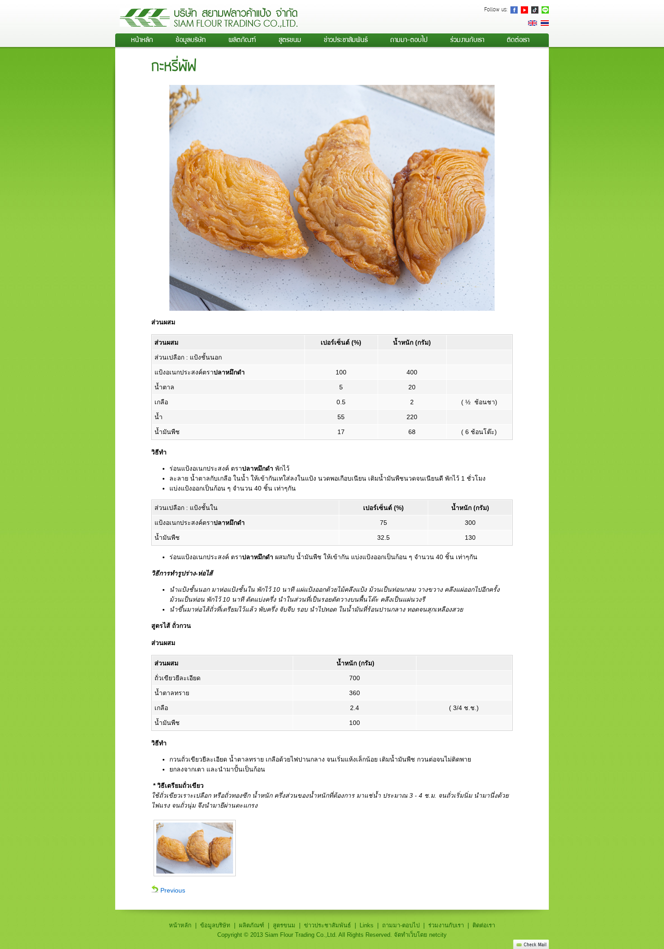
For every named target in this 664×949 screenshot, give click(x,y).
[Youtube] (524, 10)
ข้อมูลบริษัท (191, 39)
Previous (172, 890)
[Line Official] (545, 10)
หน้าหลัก (142, 39)
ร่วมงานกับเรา (467, 39)
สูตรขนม (290, 39)
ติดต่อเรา (518, 39)
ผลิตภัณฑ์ (251, 925)
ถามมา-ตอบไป (409, 39)
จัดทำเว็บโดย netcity (420, 934)
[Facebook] (514, 10)
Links (367, 925)
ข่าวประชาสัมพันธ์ (346, 39)
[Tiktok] (534, 10)
